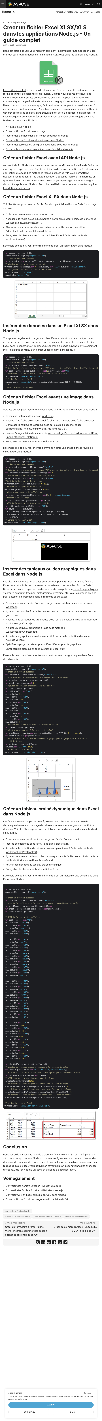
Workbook (47, 214)
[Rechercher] (98, 4)
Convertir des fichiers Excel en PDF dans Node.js (33, 1185)
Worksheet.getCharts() (19, 623)
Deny (72, 1412)
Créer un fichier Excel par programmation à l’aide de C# (37, 1199)
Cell (64, 428)
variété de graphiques (85, 589)
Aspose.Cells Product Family (17, 1211)
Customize (29, 1412)
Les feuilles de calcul (14, 90)
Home (6, 12)
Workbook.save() (15, 239)
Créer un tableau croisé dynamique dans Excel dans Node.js (39, 149)
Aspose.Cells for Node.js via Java (21, 165)
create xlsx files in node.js (76, 1216)
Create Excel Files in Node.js (17, 1216)
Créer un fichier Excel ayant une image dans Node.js (35, 140)
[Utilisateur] (93, 4)
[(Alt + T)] (13, 12)
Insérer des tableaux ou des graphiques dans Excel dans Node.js (42, 144)
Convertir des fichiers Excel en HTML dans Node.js (34, 1190)
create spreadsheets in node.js (47, 1216)
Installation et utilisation (16, 188)
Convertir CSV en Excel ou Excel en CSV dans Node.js (36, 1194)
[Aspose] (18, 4)
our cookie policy (21, 1399)
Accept (51, 1405)
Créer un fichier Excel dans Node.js (25, 131)
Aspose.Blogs (19, 22)
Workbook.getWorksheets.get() (23, 222)
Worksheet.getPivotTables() (21, 852)
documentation (66, 1169)
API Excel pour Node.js (18, 126)
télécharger (52, 180)
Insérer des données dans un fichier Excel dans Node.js (37, 135)
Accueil (6, 22)
